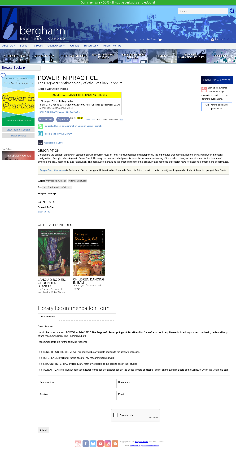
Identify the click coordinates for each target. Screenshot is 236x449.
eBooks (38, 45)
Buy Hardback (45, 119)
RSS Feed (115, 443)
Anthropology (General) (56, 181)
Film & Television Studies (133, 56)
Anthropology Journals (18, 155)
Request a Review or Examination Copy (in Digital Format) (72, 126)
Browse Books (12, 67)
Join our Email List (223, 39)
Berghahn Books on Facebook (86, 443)
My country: (145, 39)
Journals (74, 45)
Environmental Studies (103, 56)
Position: (43, 394)
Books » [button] (24, 45)
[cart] (160, 40)
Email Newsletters (78, 443)
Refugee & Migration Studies (191, 56)
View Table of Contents (19, 129)
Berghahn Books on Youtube (100, 443)
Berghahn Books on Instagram (107, 443)
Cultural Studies (73, 56)
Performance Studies (77, 181)
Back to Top (44, 211)
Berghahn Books (141, 442)
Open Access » (56, 45)
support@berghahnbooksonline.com (144, 445)
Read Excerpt (18, 135)
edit (121, 119)
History (162, 56)
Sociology (221, 56)
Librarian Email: (47, 316)
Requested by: (47, 382)
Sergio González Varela (52, 170)
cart (160, 39)
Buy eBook (63, 119)
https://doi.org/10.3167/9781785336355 (59, 111)
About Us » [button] (8, 45)
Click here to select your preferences (216, 107)
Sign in (128, 39)
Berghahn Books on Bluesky (93, 443)
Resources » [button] (91, 45)
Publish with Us (112, 45)
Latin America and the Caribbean (57, 187)
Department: (124, 382)
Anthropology (15, 56)
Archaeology (44, 56)
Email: (121, 394)
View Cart (90, 119)
